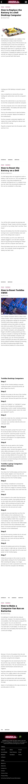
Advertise (3, 766)
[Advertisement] (14, 73)
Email (19, 752)
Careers (3, 770)
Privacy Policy (4, 775)
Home (2, 6)
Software (3, 757)
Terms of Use (4, 773)
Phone (20, 754)
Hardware (7, 6)
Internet (3, 749)
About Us (3, 763)
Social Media (4, 752)
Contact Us (3, 768)
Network (3, 754)
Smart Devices (13, 752)
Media (11, 749)
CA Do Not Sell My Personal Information (11, 778)
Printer (20, 749)
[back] (2, 2)
